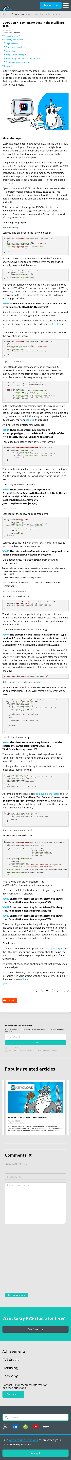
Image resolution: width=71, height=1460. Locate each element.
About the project (12, 35)
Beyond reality (12, 43)
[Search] (6, 1417)
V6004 (5, 742)
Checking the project (13, 39)
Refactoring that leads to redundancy (23, 58)
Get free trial (35, 1329)
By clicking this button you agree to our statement (32, 1050)
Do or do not (11, 51)
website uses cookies (23, 1440)
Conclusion (9, 66)
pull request (58, 948)
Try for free (51, 5)
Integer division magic (16, 54)
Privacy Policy (43, 1050)
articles (30, 419)
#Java (4, 984)
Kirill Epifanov (14, 32)
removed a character (47, 793)
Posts (14, 14)
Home (5, 14)
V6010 (5, 551)
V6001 (5, 429)
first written (55, 324)
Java (22, 14)
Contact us (13, 1394)
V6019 (5, 303)
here (25, 979)
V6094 (5, 634)
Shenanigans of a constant (18, 62)
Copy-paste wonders (15, 47)
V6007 (5, 898)
